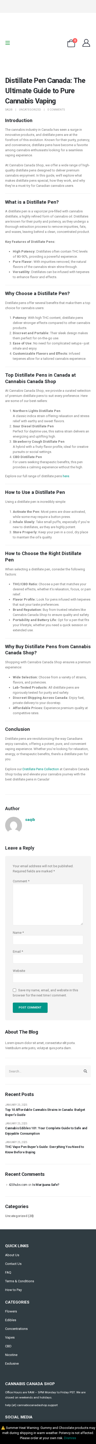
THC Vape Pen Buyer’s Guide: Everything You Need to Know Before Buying (44, 1149)
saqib (9, 109)
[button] (9, 43)
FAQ (8, 1272)
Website (19, 971)
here (66, 476)
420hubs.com (18, 1185)
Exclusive (12, 1363)
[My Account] (86, 43)
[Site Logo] (48, 43)
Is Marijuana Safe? (45, 1185)
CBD (8, 1346)
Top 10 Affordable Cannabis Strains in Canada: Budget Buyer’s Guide (45, 1112)
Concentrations (16, 1329)
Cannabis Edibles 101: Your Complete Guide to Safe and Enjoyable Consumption (46, 1130)
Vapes (10, 1337)
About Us (12, 1255)
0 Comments (56, 109)
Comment (21, 881)
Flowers (11, 1311)
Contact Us (13, 1264)
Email (18, 951)
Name (18, 933)
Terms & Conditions (19, 1281)
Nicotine (11, 1355)
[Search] (85, 1071)
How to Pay (13, 1290)
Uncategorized (30, 109)
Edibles (10, 1320)
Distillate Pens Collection (41, 769)
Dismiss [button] (70, 1438)
